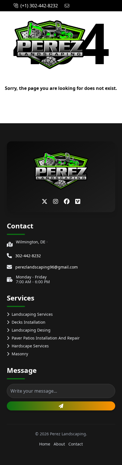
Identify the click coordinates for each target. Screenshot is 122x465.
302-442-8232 (28, 255)
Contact (75, 444)
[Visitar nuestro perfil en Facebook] (67, 202)
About (59, 444)
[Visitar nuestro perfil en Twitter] (44, 202)
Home (44, 444)
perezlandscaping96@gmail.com (46, 267)
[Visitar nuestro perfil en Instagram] (55, 202)
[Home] (50, 44)
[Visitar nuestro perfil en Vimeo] (77, 202)
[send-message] (61, 405)
